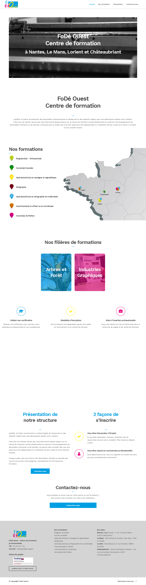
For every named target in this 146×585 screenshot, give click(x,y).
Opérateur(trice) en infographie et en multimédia (73, 544)
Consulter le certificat (23, 568)
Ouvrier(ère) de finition (63, 552)
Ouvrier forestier (60, 535)
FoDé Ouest (23, 581)
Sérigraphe (58, 541)
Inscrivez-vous (40, 471)
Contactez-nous (73, 505)
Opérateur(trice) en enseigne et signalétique (71, 538)
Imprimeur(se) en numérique (65, 549)
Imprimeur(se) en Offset (63, 547)
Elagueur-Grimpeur (61, 533)
